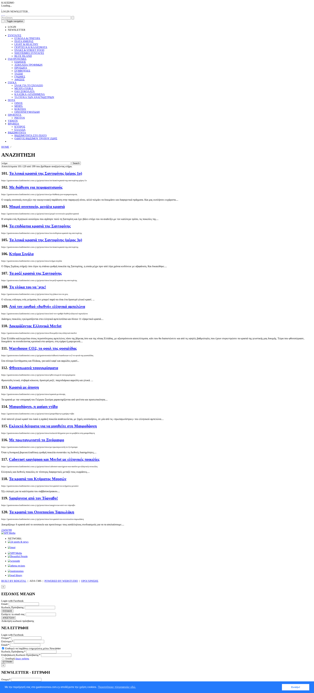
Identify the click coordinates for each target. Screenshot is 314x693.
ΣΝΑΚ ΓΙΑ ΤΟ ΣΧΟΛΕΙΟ (28, 85)
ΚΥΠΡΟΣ (19, 126)
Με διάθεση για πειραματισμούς (35, 187)
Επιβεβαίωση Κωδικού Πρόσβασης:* (20, 655)
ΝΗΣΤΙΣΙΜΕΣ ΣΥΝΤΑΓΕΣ (29, 53)
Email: (4, 604)
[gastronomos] (16, 571)
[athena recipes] (16, 565)
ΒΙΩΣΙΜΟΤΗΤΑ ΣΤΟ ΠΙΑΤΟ (30, 135)
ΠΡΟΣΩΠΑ (20, 67)
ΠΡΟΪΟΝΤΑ (14, 114)
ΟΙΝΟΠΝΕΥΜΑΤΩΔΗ (27, 112)
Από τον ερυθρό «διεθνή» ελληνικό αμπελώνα (47, 306)
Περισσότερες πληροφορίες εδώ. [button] (117, 687)
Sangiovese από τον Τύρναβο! (33, 498)
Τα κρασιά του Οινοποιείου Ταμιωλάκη (41, 512)
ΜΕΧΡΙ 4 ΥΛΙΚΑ (23, 88)
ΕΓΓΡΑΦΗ (7, 662)
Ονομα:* (5, 638)
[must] (11, 547)
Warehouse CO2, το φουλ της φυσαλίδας (43, 348)
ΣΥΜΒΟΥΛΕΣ (22, 70)
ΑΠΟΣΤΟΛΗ (8, 618)
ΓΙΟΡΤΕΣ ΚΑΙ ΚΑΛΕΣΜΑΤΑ (30, 47)
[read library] (15, 575)
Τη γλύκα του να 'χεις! (27, 287)
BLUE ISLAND (23, 56)
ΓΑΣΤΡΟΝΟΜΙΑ (17, 59)
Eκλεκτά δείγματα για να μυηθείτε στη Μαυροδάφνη (53, 426)
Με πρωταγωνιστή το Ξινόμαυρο (36, 440)
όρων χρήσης (22, 658)
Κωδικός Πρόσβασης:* (13, 651)
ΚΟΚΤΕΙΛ (20, 109)
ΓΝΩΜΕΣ (19, 76)
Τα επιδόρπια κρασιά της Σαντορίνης (40, 226)
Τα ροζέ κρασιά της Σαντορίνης (35, 273)
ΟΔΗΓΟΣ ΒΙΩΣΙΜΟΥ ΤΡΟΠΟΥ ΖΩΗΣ (35, 138)
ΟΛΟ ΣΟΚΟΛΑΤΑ (24, 91)
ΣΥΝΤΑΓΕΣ (14, 35)
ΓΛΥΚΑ (12, 82)
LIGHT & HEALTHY (26, 44)
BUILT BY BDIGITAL (13, 581)
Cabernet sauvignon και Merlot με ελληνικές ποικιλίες (54, 459)
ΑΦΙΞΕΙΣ (19, 79)
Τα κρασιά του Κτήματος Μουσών (37, 479)
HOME (5, 147)
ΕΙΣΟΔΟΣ (7, 611)
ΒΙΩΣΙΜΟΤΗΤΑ (17, 132)
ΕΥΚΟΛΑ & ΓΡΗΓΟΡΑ (27, 38)
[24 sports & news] (18, 541)
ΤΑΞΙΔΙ (18, 73)
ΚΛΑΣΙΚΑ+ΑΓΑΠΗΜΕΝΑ (29, 94)
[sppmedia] (8, 533)
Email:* (5, 644)
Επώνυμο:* (7, 641)
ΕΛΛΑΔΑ (20, 129)
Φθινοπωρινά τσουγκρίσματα (33, 368)
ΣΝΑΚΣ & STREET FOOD (29, 50)
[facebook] (1, 14)
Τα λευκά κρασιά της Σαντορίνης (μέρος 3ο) (45, 240)
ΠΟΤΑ (11, 100)
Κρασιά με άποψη (24, 387)
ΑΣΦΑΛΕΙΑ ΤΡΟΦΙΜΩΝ (28, 64)
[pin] (4, 14)
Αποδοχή (17, 658)
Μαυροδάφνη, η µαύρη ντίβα (33, 406)
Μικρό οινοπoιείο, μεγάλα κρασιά (37, 206)
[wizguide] (14, 561)
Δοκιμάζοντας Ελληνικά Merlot (35, 326)
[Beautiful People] (18, 556)
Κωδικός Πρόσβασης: (12, 607)
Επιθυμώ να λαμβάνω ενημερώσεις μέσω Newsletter (33, 648)
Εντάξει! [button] (295, 687)
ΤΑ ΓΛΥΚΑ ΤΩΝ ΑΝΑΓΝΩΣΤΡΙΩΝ (34, 97)
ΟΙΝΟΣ (18, 103)
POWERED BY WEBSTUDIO (61, 581)
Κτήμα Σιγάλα (21, 254)
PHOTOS (19, 117)
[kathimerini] (15, 553)
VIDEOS (13, 120)
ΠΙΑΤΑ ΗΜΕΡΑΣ (23, 41)
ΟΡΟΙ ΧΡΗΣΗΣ (89, 581)
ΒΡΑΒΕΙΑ (13, 123)
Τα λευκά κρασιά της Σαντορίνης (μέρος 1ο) (45, 173)
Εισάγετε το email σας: (13, 614)
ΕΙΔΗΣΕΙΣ (20, 62)
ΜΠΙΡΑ (18, 106)
